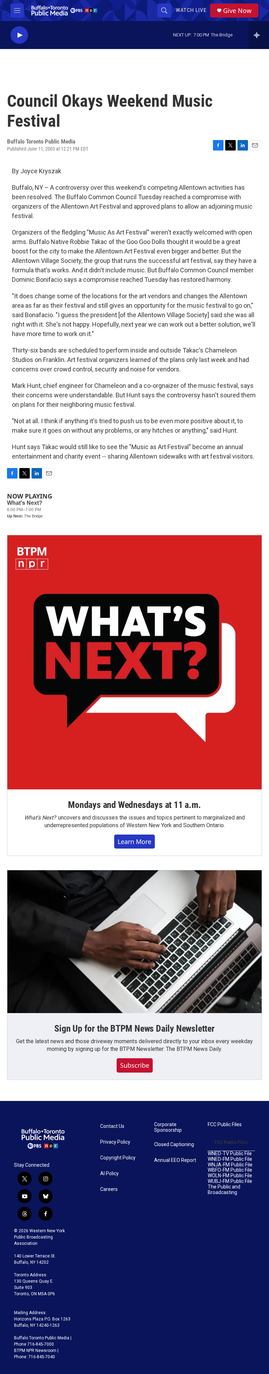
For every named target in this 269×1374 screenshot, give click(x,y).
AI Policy (109, 1173)
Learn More (134, 841)
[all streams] (258, 35)
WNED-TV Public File (230, 1153)
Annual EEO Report (175, 1160)
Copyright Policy (118, 1157)
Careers (109, 1189)
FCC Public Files (225, 1124)
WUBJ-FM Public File (230, 1181)
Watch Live (191, 10)
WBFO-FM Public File (230, 1170)
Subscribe (134, 1065)
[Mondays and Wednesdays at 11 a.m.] (134, 662)
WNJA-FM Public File (230, 1164)
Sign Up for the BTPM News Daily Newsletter (134, 1028)
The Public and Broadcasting (224, 1189)
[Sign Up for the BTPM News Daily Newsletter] (134, 941)
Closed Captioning (174, 1144)
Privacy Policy (115, 1142)
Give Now (237, 10)
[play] (19, 35)
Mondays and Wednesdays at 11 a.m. (134, 805)
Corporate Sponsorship (168, 1127)
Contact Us (112, 1126)
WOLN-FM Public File (230, 1175)
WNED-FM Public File (230, 1159)
